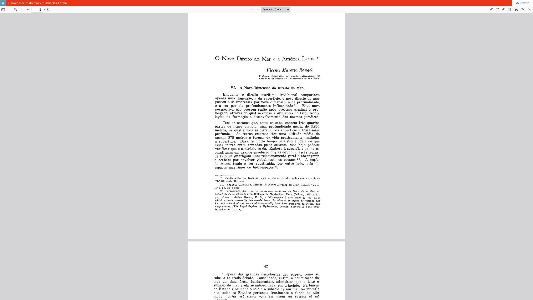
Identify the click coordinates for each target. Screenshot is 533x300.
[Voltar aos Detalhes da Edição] (3, 3)
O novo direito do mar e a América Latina (37, 3)
